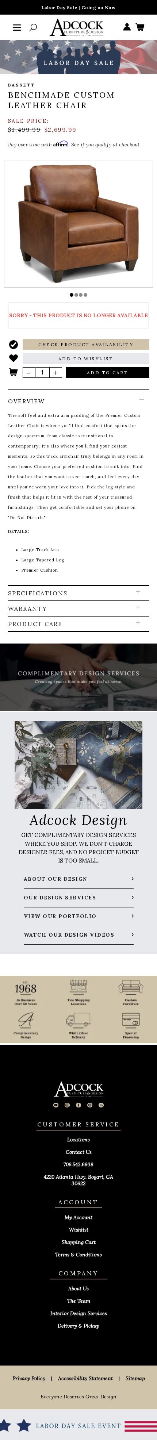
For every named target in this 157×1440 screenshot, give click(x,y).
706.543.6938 (78, 1164)
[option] (78, 224)
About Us (78, 1288)
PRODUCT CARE (35, 623)
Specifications (38, 593)
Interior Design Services (78, 1313)
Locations (78, 1139)
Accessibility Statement (85, 1378)
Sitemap (135, 1378)
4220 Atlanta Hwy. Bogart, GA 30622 (78, 1180)
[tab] (78, 488)
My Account (78, 1217)
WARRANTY (27, 608)
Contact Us (79, 1152)
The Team (78, 1301)
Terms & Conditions (78, 1254)
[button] (71, 295)
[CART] (139, 27)
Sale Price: (28, 121)
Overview (26, 401)
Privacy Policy (28, 1378)
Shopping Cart (79, 1242)
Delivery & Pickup (78, 1325)
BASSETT (21, 85)
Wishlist (78, 1229)
